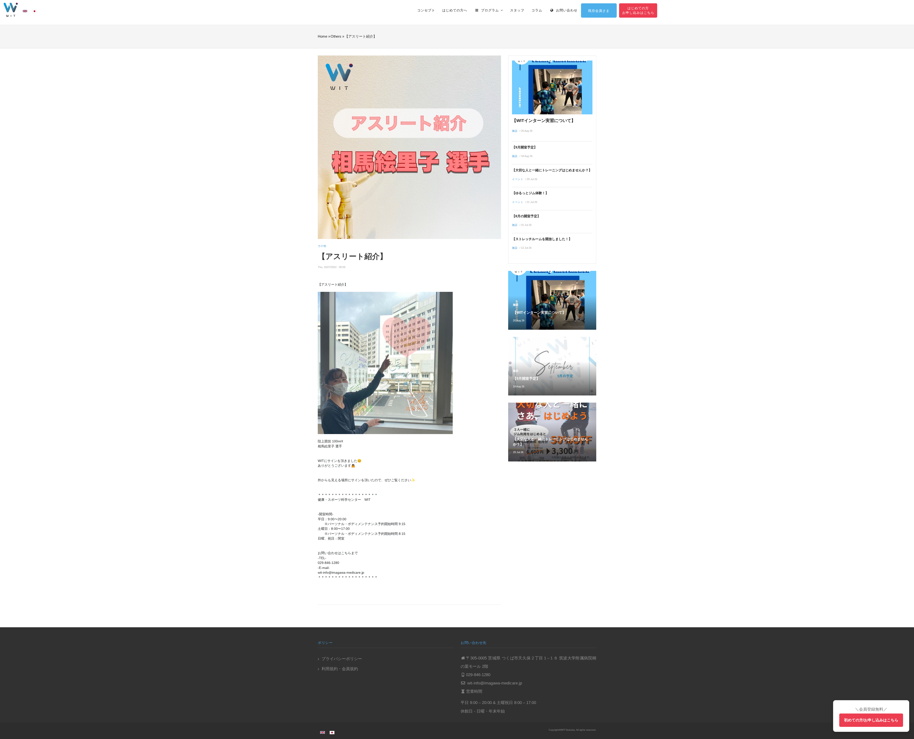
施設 (515, 130)
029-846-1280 (478, 675)
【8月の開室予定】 (526, 216)
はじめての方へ (454, 10)
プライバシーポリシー (342, 659)
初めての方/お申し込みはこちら (871, 720)
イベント (517, 179)
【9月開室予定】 (524, 147)
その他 (322, 246)
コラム (537, 10)
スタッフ (517, 10)
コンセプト (426, 10)
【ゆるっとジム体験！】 (530, 193)
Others (336, 36)
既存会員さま (599, 11)
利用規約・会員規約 (340, 669)
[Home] (11, 9)
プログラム (490, 10)
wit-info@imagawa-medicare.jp (494, 683)
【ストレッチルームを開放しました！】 (542, 239)
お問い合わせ (566, 10)
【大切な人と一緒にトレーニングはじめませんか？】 (552, 170)
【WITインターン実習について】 (544, 120)
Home (322, 36)
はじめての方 (638, 8)
